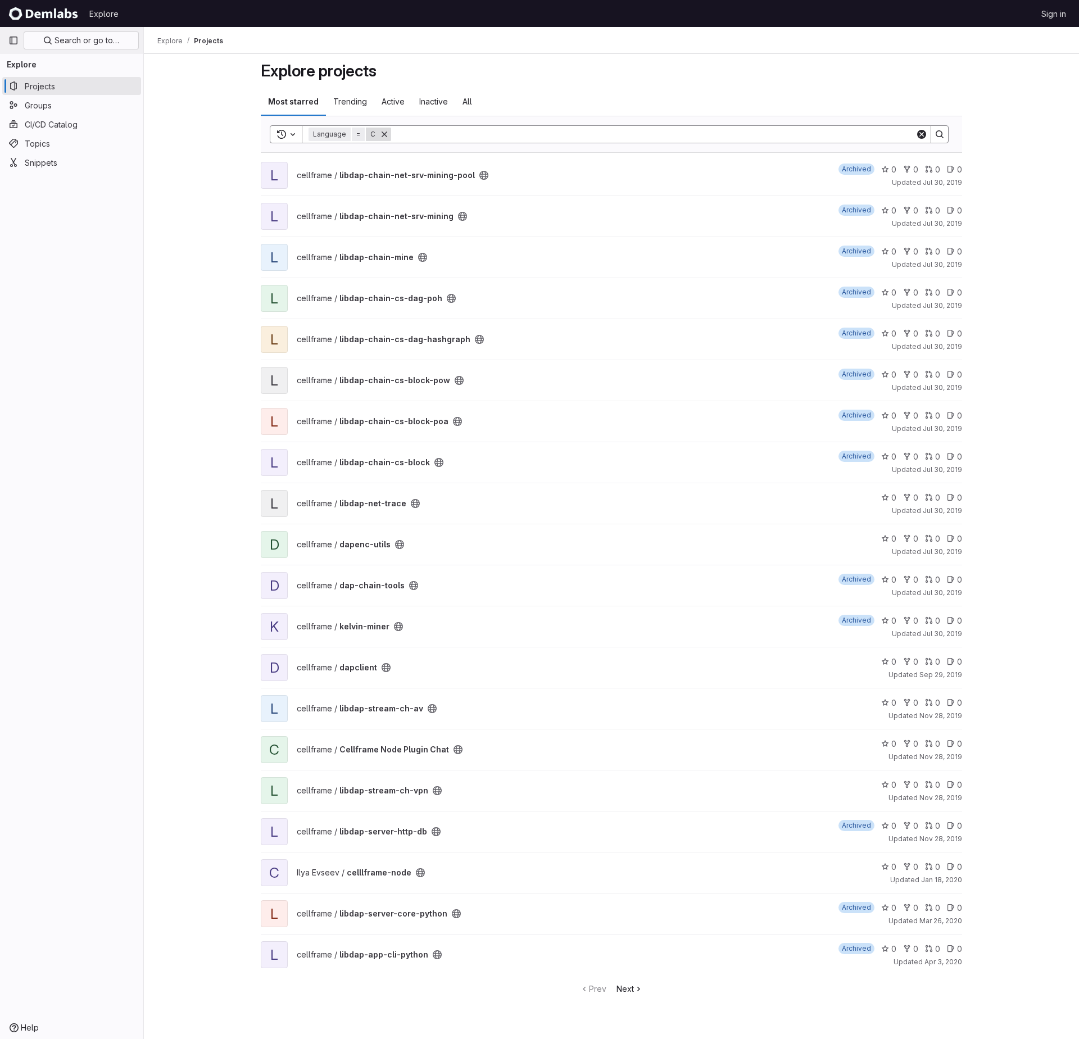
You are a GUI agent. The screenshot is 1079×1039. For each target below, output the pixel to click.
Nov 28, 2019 (940, 715)
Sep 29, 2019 (940, 674)
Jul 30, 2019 (942, 182)
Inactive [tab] (433, 101)
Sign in (1053, 14)
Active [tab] (393, 101)
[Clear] (921, 134)
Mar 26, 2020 (940, 921)
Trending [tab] (350, 101)
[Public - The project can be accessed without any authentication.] (483, 175)
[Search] (940, 134)
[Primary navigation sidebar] (13, 40)
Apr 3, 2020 (943, 962)
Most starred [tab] (293, 101)
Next (625, 988)
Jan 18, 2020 (941, 879)
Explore (104, 14)
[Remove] (384, 134)
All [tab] (467, 101)
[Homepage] (43, 13)
